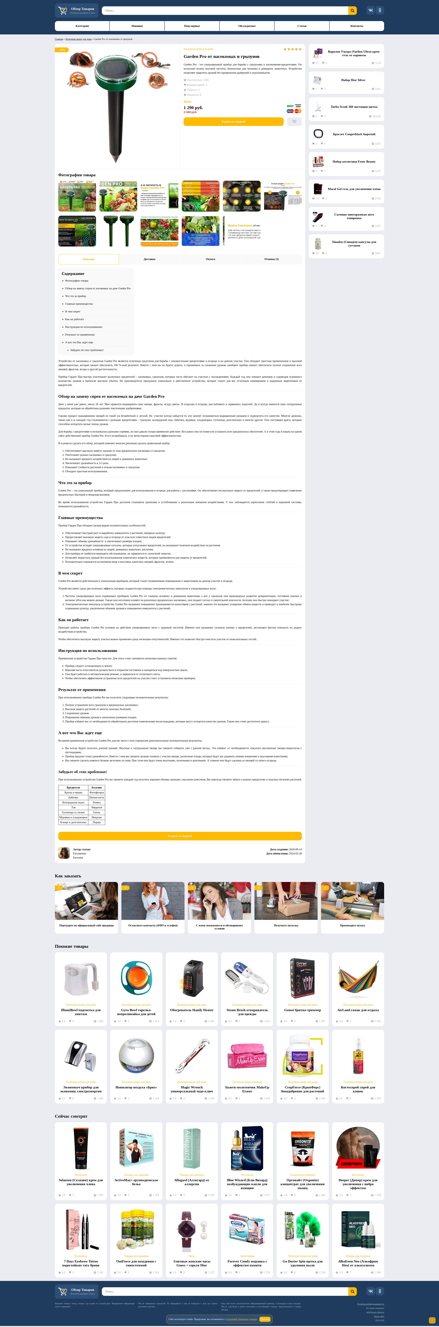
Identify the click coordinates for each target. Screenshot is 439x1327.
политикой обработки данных (241, 1319)
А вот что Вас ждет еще (79, 342)
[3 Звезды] (292, 49)
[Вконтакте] (370, 10)
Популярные (192, 25)
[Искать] (352, 10)
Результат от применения (79, 334)
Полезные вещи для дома (79, 39)
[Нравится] (294, 121)
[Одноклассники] (380, 10)
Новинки (137, 25)
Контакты (357, 25)
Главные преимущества (79, 303)
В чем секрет (72, 311)
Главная (59, 39)
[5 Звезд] (300, 49)
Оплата (210, 259)
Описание (89, 259)
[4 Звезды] (296, 49)
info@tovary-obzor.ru (375, 1312)
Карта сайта (379, 1316)
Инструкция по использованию (83, 326)
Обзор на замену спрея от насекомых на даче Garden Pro (98, 288)
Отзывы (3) (271, 259)
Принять (265, 1319)
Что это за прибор (75, 296)
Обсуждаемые (247, 25)
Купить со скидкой (233, 121)
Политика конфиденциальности (370, 1304)
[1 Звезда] (285, 49)
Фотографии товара (76, 280)
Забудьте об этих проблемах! (87, 350)
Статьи (301, 25)
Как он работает (74, 319)
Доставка (149, 259)
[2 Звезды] (288, 49)
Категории (82, 25)
